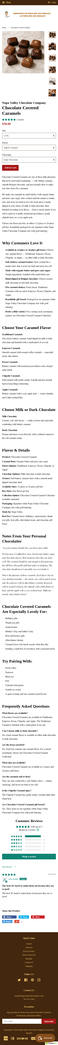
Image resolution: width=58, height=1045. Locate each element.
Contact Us (29, 962)
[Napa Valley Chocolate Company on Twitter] (19, 980)
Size (4, 130)
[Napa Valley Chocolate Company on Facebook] (25, 980)
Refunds (29, 958)
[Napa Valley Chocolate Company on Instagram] (38, 980)
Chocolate (6, 154)
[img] (9, 874)
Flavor (5, 142)
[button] (9, 119)
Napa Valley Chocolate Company (31, 1030)
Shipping (29, 966)
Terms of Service (29, 955)
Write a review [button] (29, 856)
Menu (8, 2)
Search (29, 943)
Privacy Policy (29, 951)
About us (29, 947)
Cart (53, 2)
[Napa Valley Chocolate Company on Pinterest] (32, 980)
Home (4, 28)
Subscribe (48, 1021)
